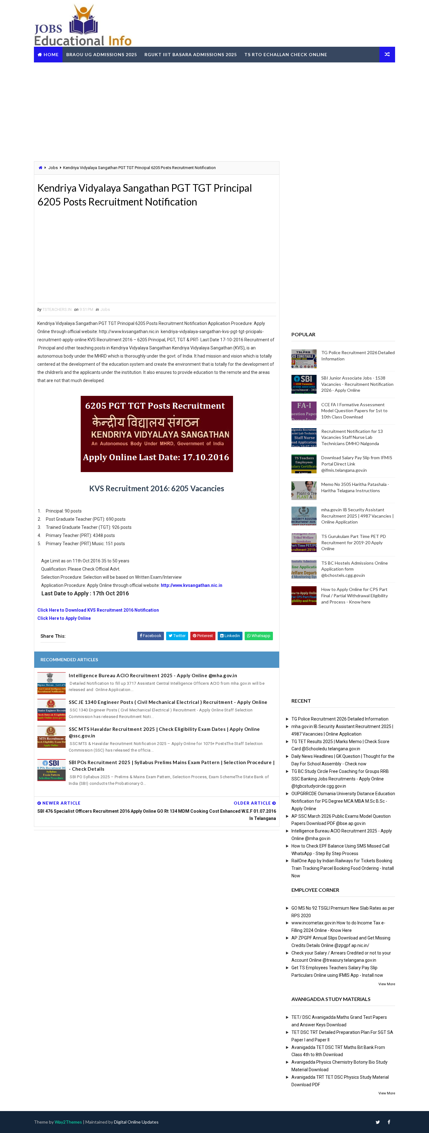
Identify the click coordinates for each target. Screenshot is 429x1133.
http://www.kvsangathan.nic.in (191, 585)
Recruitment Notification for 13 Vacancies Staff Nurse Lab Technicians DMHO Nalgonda (352, 437)
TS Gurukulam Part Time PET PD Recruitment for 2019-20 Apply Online (353, 542)
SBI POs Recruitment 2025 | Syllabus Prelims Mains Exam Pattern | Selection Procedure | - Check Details (171, 765)
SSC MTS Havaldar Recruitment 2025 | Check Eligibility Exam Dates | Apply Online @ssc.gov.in (164, 732)
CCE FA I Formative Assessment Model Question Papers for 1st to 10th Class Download (354, 410)
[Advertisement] (214, 111)
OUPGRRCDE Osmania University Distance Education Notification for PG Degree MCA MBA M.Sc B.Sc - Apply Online (343, 801)
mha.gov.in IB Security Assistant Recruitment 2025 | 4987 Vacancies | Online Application (357, 515)
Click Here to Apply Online (64, 618)
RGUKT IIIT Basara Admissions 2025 (190, 54)
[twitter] (378, 1122)
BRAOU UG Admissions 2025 (101, 54)
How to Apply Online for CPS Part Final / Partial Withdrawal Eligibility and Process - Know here (354, 595)
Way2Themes (68, 1122)
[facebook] (389, 1122)
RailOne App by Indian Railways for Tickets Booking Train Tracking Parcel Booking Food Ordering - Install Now (342, 868)
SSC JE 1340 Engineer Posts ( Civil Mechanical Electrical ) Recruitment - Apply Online (168, 702)
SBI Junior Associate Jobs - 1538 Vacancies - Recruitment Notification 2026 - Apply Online (357, 384)
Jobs (53, 167)
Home (51, 54)
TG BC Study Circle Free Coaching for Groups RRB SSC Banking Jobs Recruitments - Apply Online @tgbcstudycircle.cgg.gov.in (340, 779)
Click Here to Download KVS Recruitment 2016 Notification (98, 610)
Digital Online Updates (136, 1122)
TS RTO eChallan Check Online (285, 54)
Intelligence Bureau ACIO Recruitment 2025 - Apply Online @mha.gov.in (153, 675)
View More (386, 984)
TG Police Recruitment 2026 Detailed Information (339, 718)
